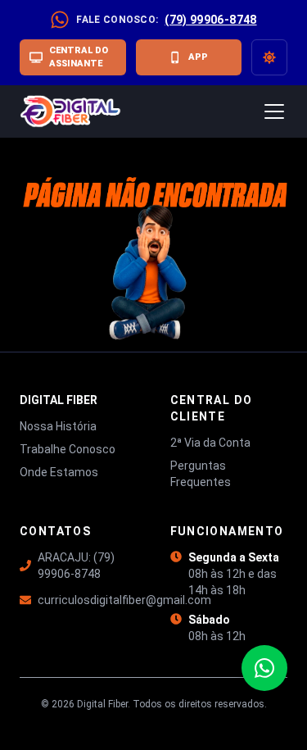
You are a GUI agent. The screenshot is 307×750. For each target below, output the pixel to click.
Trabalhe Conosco (67, 449)
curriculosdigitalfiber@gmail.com (88, 600)
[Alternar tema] (269, 57)
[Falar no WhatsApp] (264, 668)
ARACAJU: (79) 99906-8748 (76, 565)
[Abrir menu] (274, 111)
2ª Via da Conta (210, 442)
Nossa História (58, 426)
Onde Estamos (59, 472)
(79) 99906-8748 (210, 19)
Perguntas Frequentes (200, 474)
